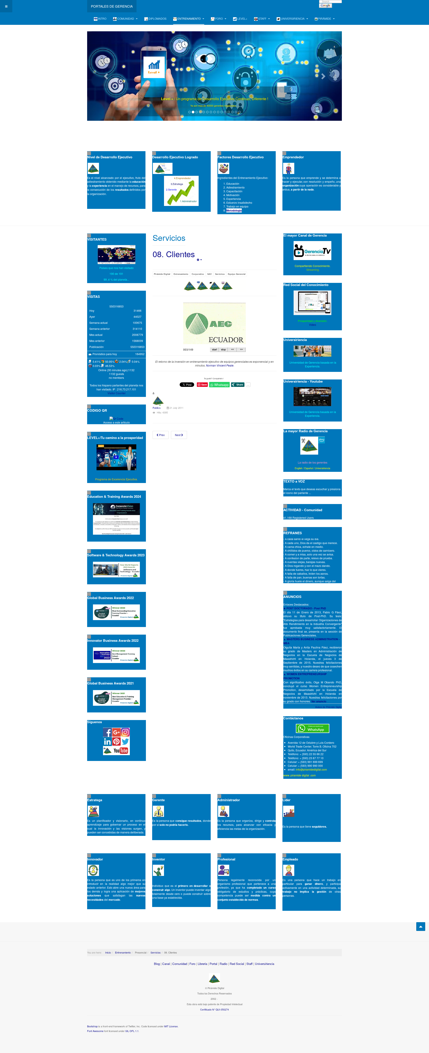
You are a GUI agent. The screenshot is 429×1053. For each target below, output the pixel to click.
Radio (223, 964)
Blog (157, 964)
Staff (249, 964)
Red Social (237, 964)
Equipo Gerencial (237, 274)
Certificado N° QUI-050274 (214, 1009)
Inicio (108, 952)
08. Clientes (174, 253)
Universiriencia (322, 468)
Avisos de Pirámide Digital (328, 707)
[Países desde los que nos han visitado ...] (116, 254)
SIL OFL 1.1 (132, 1031)
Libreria (202, 964)
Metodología (234, 210)
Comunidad (179, 964)
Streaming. (313, 269)
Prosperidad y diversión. (312, 321)
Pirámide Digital (162, 274)
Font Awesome (95, 1031)
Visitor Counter (116, 393)
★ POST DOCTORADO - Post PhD (304, 608)
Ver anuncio (318, 701)
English (298, 468)
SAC (209, 274)
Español (308, 468)
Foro (192, 964)
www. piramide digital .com (299, 775)
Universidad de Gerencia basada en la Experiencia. (312, 413)
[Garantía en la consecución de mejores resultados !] (214, 76)
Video (312, 324)
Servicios (220, 274)
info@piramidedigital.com (311, 769)
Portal (213, 964)
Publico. (157, 407)
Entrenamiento (181, 274)
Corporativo (198, 274)
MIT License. (171, 1026)
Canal (166, 964)
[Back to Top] (420, 926)
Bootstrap (92, 1026)
